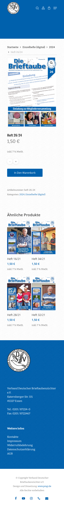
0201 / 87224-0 (21, 409)
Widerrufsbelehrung (20, 445)
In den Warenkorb (25, 172)
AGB (10, 453)
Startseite (12, 47)
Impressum (14, 441)
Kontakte (12, 437)
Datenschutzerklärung (21, 449)
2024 (52, 47)
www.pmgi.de (44, 486)
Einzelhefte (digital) (34, 47)
